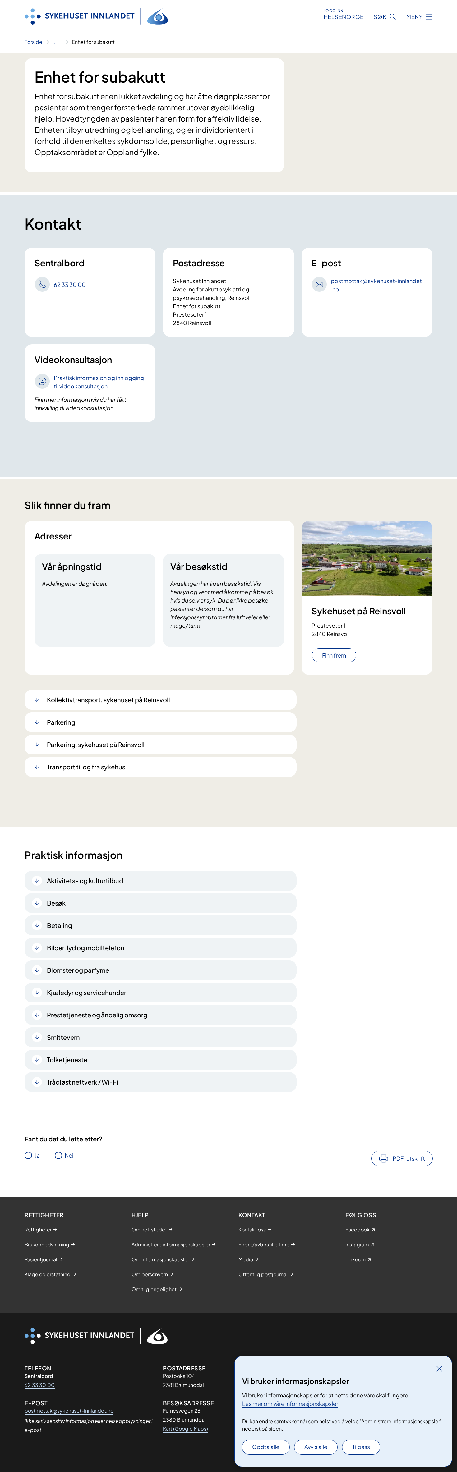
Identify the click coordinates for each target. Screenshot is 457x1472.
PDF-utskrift (409, 1158)
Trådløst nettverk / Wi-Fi (82, 1082)
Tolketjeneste (67, 1059)
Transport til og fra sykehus (86, 767)
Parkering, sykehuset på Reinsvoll (96, 744)
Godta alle (265, 1446)
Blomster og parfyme (78, 970)
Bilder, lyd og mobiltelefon (85, 948)
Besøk (56, 903)
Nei (69, 1155)
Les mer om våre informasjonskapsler (290, 1403)
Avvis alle (315, 1446)
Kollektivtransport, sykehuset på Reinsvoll (108, 700)
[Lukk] (439, 1368)
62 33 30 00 (40, 1385)
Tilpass (361, 1446)
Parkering (61, 722)
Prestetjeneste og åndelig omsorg (97, 1015)
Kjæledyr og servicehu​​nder (86, 992)
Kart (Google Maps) (185, 1428)
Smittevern (63, 1037)
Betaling (59, 925)
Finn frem (334, 655)
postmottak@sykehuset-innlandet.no (69, 1410)
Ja (37, 1155)
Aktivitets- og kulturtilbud (85, 880)
